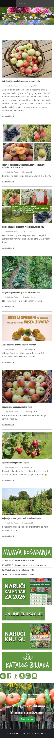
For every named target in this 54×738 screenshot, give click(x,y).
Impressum (15, 706)
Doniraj (20, 698)
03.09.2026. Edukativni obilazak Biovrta (18, 570)
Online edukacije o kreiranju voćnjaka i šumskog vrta (23, 227)
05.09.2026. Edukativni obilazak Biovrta (18, 574)
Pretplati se (27, 719)
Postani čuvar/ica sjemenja (37, 694)
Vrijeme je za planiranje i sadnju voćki (17, 407)
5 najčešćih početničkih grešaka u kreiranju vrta (21, 292)
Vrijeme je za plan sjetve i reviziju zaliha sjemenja (21, 518)
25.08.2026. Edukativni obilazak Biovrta (18, 560)
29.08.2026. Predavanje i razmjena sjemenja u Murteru (24, 565)
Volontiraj (32, 698)
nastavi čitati (8, 116)
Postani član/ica (11, 694)
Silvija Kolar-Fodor (12, 86)
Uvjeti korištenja (35, 706)
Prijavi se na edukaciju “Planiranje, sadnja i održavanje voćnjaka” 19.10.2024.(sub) (24, 166)
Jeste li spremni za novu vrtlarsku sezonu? (19, 344)
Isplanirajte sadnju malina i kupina (15, 462)
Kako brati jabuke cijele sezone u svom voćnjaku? (21, 81)
